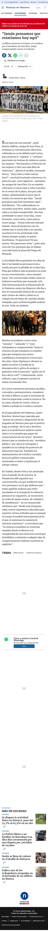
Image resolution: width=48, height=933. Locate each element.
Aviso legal (5, 916)
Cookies (4, 921)
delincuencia (18, 552)
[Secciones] (2, 7)
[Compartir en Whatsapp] (15, 56)
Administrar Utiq (38, 921)
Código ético (14, 921)
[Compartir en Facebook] (4, 56)
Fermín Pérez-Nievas (17, 78)
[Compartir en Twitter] (10, 56)
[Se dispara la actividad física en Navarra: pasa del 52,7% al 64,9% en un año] (41, 819)
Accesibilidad (25, 921)
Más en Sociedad (14, 811)
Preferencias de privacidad (10, 925)
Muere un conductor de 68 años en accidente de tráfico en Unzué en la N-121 (23, 24)
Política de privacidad (19, 916)
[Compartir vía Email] (26, 56)
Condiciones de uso (35, 916)
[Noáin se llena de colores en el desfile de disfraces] (41, 857)
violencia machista (33, 552)
